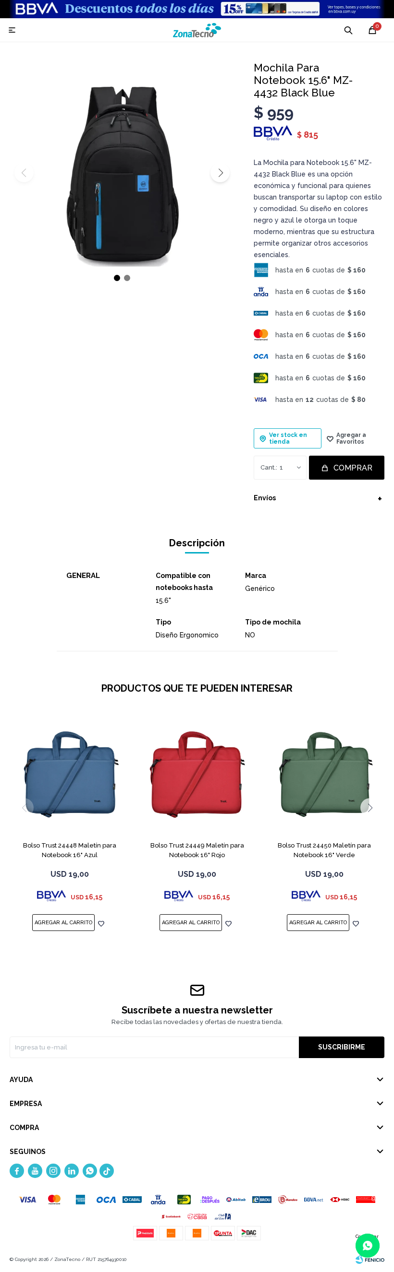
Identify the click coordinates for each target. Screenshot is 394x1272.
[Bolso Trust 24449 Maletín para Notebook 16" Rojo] (197, 776)
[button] (220, 172)
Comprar (352, 467)
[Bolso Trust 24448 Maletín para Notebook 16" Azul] (70, 776)
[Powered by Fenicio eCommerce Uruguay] (370, 1259)
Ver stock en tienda (288, 438)
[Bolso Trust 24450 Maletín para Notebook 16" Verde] (324, 776)
